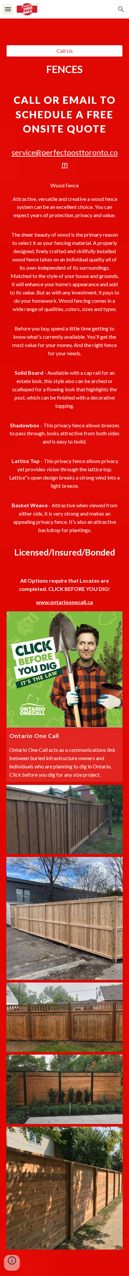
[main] (64, 334)
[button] (8, 9)
